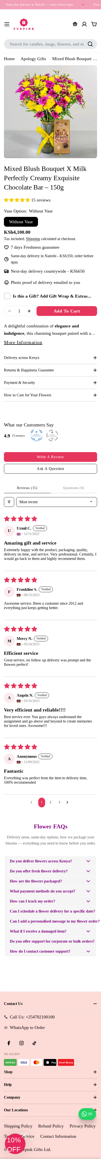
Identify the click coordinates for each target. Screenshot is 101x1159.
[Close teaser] (23, 1135)
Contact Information (58, 1136)
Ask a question (50, 469)
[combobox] (50, 44)
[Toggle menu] (7, 24)
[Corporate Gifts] (75, 24)
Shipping (33, 239)
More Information (23, 342)
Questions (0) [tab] (73, 488)
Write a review (50, 457)
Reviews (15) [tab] (27, 488)
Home (9, 58)
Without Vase (21, 221)
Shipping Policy (18, 1126)
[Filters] (9, 502)
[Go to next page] (69, 802)
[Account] (84, 24)
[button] (17, 200)
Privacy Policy (83, 1126)
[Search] (90, 44)
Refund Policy (51, 1126)
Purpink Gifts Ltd (34, 1149)
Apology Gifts (33, 58)
